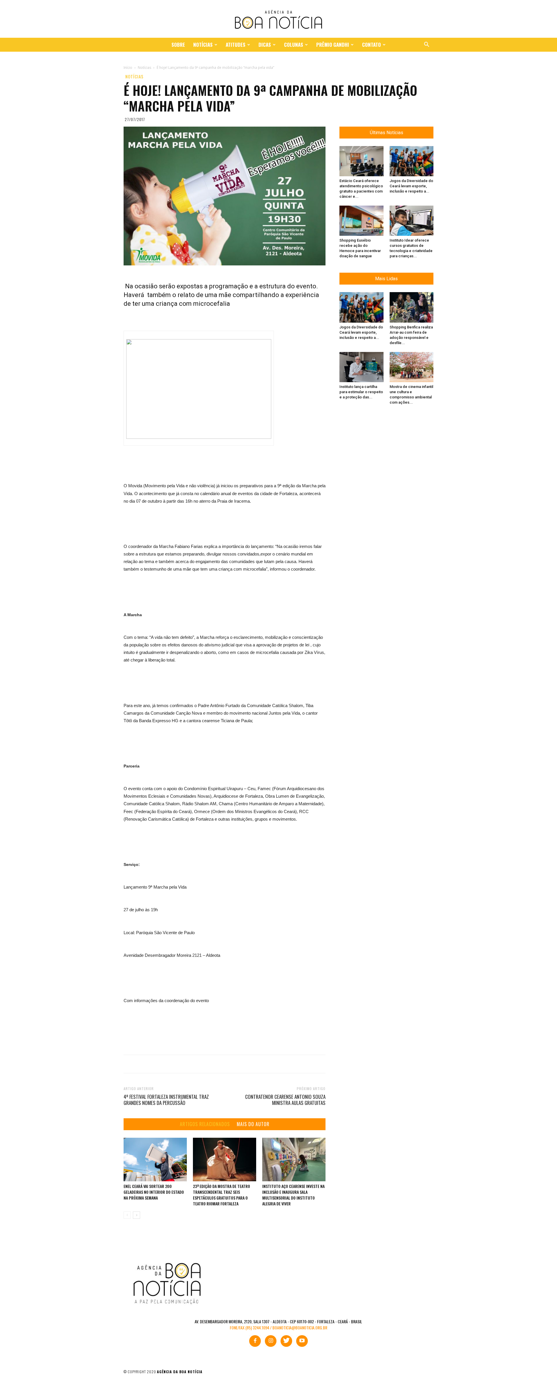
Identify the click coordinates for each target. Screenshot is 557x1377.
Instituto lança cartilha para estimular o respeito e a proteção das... (361, 391)
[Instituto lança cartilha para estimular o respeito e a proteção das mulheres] (361, 367)
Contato (371, 44)
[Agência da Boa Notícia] (278, 19)
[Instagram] (270, 1341)
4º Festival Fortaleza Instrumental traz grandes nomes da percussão (166, 1100)
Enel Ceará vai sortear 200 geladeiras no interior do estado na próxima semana (154, 1192)
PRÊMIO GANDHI (332, 44)
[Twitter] (286, 1341)
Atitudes (235, 44)
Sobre (178, 44)
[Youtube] (302, 1341)
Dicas (264, 44)
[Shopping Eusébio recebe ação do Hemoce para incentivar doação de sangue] (361, 221)
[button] (426, 45)
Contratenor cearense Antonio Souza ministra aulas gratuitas (285, 1100)
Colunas (293, 44)
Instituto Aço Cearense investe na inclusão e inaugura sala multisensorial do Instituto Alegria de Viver (293, 1195)
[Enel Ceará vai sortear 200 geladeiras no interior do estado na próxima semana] (155, 1159)
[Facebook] (255, 1341)
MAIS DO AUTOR (253, 1124)
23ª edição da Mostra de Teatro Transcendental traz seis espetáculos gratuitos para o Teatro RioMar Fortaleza (221, 1195)
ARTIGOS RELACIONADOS (205, 1124)
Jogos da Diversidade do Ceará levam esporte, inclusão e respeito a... (411, 186)
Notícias (203, 44)
